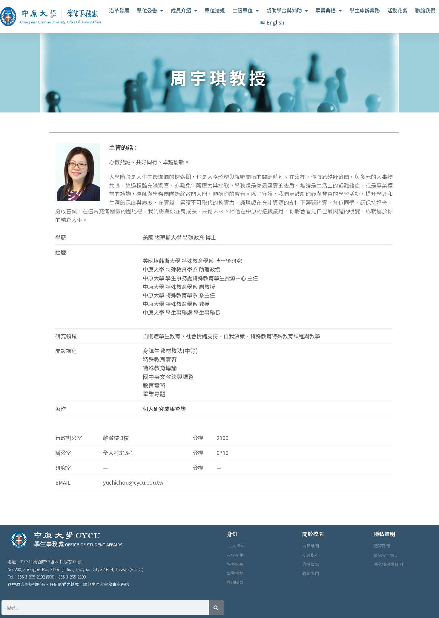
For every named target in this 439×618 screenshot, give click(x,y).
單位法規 (215, 10)
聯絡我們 (425, 10)
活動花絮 (397, 10)
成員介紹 (181, 10)
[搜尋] (216, 607)
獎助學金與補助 (284, 10)
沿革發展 (119, 10)
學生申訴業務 (364, 10)
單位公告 (147, 10)
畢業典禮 (325, 10)
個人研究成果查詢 (164, 408)
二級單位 (242, 10)
